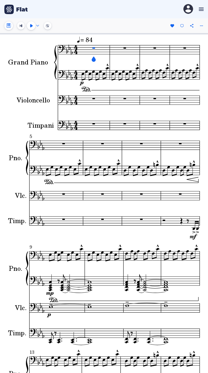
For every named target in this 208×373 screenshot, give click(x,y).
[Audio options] (37, 25)
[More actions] (201, 26)
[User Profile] (188, 9)
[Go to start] (21, 26)
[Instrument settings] (8, 25)
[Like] (172, 26)
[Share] (192, 26)
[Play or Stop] (31, 25)
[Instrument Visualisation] (47, 26)
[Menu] (200, 9)
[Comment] (182, 26)
